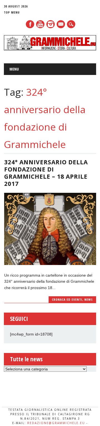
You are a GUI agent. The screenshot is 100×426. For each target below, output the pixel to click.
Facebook (30, 24)
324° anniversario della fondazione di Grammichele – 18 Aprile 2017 (46, 173)
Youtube (40, 24)
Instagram (50, 24)
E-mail (61, 24)
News (88, 299)
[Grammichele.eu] (50, 49)
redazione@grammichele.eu (56, 423)
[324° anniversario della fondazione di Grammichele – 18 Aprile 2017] (50, 263)
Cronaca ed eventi (67, 299)
